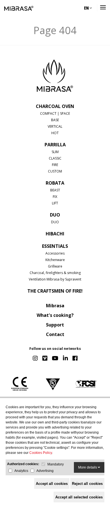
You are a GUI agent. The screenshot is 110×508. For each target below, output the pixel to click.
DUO (55, 215)
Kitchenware (55, 259)
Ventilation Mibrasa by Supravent (55, 279)
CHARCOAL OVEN (55, 106)
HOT (55, 133)
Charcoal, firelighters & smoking (55, 272)
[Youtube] (55, 358)
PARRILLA (55, 145)
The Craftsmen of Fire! (55, 291)
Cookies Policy (40, 453)
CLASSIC (55, 158)
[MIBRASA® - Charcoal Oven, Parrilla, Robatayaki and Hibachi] (18, 8)
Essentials (55, 246)
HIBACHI (55, 234)
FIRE (55, 164)
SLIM (55, 151)
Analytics (21, 471)
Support (55, 325)
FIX (55, 196)
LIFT (55, 203)
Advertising (45, 471)
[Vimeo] (44, 358)
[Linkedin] (65, 358)
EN (87, 8)
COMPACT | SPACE (55, 113)
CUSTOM (55, 171)
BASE (55, 120)
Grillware (55, 266)
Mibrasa (55, 305)
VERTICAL (55, 126)
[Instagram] (35, 358)
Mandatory (55, 464)
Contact (55, 334)
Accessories (55, 253)
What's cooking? (55, 315)
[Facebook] (75, 358)
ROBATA (55, 183)
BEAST (55, 190)
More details (88, 467)
